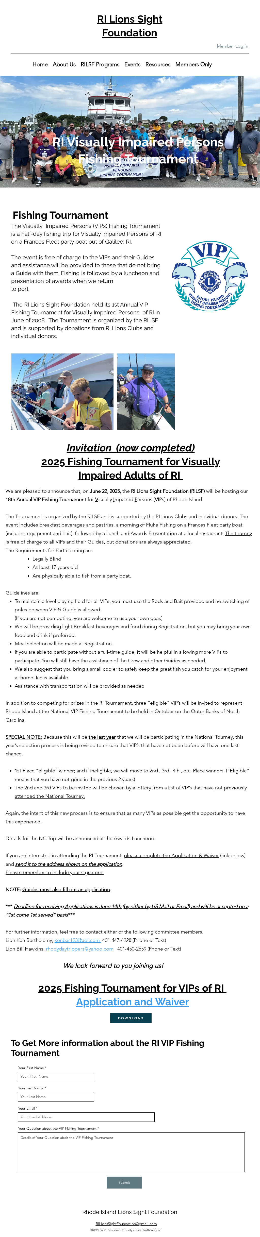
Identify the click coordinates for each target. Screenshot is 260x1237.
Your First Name (31, 1068)
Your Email (26, 1108)
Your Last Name (30, 1088)
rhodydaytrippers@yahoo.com (79, 949)
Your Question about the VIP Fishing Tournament (57, 1128)
